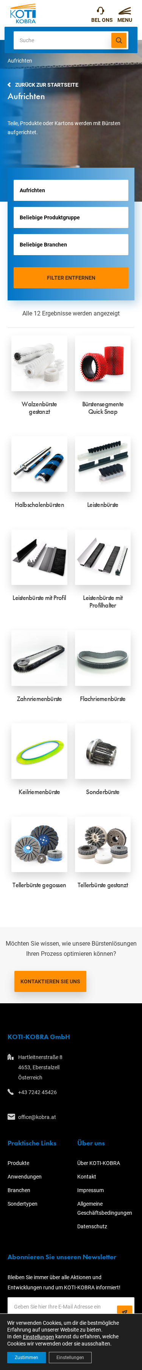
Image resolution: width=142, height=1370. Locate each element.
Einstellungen (38, 1337)
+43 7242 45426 (102, 13)
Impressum (90, 1190)
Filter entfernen (71, 278)
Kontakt (86, 1177)
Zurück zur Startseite (46, 85)
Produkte (18, 1163)
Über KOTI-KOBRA (98, 1163)
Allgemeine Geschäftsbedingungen (104, 1208)
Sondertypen (22, 1204)
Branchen (19, 1190)
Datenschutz (92, 1226)
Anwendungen (25, 1177)
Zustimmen (26, 1357)
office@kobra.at (37, 1117)
